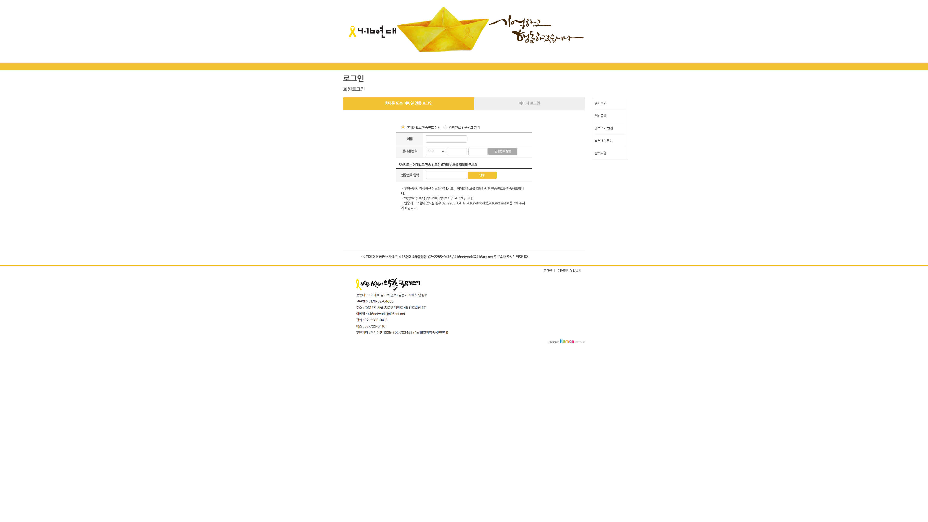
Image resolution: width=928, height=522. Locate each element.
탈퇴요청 (600, 153)
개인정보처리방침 (569, 271)
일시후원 (600, 103)
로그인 (547, 271)
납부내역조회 (603, 141)
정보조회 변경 (604, 128)
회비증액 (600, 116)
